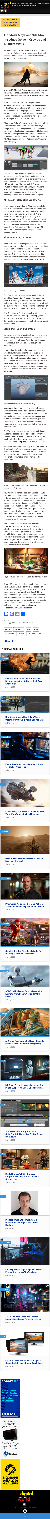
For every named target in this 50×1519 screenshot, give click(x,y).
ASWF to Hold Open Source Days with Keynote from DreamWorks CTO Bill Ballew (23, 994)
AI (40, 634)
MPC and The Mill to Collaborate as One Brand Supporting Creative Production (24, 1086)
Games (32, 634)
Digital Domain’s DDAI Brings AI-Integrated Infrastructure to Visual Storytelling (22, 1176)
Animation (18, 629)
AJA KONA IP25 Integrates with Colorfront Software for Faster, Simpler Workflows (24, 1134)
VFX (28, 629)
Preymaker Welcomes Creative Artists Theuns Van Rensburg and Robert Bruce (24, 905)
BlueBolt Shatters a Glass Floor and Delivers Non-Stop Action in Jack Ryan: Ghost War (24, 681)
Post (36, 629)
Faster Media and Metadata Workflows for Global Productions (24, 765)
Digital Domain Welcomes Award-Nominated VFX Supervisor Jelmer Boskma (21, 1222)
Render (8, 629)
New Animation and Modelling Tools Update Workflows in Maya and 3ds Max (24, 718)
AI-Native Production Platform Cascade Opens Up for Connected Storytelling (24, 1042)
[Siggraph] (10, 1474)
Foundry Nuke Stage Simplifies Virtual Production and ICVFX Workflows (23, 1270)
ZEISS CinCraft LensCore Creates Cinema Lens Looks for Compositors (23, 1318)
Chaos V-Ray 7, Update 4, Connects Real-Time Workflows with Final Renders (24, 812)
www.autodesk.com (23, 608)
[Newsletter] (10, 22)
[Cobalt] (10, 1398)
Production (9, 634)
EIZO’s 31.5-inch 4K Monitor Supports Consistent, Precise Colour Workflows (24, 1361)
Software (22, 634)
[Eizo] (10, 1438)
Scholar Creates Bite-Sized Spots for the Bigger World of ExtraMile (23, 952)
